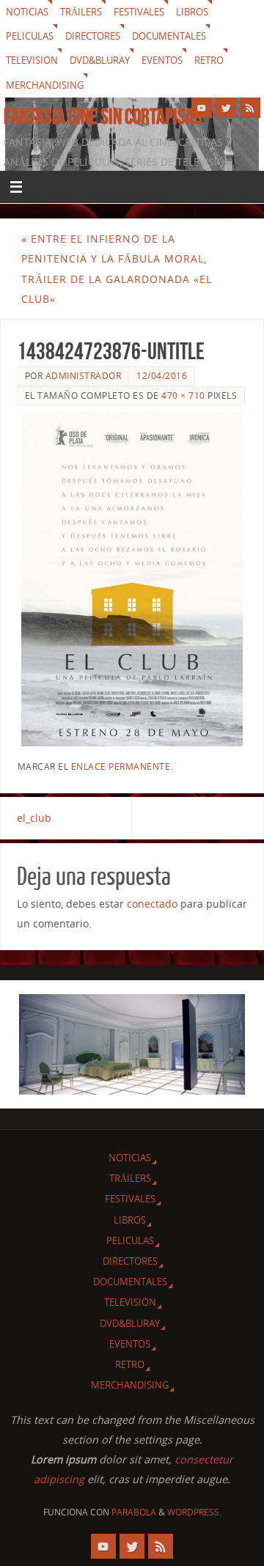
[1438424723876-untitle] (132, 578)
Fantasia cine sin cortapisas (103, 116)
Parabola (133, 1512)
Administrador (83, 376)
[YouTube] (201, 108)
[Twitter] (226, 108)
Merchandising (45, 85)
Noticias (27, 11)
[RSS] (250, 108)
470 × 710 (183, 395)
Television (32, 60)
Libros (192, 11)
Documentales (169, 36)
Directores (92, 36)
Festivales (139, 11)
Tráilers (81, 11)
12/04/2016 (161, 376)
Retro (209, 60)
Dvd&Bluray (100, 60)
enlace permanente (121, 766)
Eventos (162, 60)
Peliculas (30, 36)
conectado (152, 904)
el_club (34, 818)
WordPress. (194, 1512)
